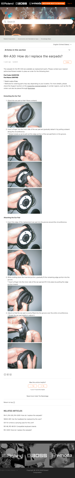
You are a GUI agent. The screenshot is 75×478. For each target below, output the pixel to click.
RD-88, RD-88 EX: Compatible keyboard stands (20, 426)
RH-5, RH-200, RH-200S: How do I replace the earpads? (23, 415)
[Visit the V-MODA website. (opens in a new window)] (62, 456)
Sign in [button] (70, 3)
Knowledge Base (46, 39)
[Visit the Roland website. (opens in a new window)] (12, 456)
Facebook (5, 374)
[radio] (32, 386)
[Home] (7, 4)
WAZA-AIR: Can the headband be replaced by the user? (23, 419)
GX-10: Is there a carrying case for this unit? (19, 423)
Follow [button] (67, 62)
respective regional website (36, 86)
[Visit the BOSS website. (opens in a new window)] (37, 456)
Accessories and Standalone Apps (28, 39)
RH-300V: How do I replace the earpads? (18, 430)
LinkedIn (10, 374)
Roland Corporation (9, 39)
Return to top (8, 402)
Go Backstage (43, 396)
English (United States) (61, 44)
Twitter (8, 374)
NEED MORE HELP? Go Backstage (53, 3)
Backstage (31, 88)
